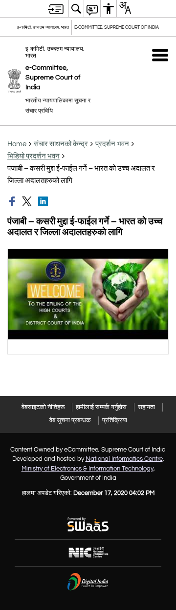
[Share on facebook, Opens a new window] (13, 201)
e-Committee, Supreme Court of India (116, 27)
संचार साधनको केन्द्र (61, 144)
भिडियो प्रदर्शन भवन (33, 156)
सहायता (146, 407)
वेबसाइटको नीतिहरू (43, 407)
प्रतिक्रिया (114, 420)
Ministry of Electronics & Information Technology (88, 468)
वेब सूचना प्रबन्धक (70, 420)
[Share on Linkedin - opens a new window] (44, 201)
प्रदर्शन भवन (112, 144)
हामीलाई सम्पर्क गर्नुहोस (101, 407)
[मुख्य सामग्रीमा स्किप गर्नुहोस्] (55, 9)
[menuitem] (76, 8)
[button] (160, 54)
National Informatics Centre (124, 458)
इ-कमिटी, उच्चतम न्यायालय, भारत (43, 27)
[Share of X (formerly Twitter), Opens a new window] (28, 201)
